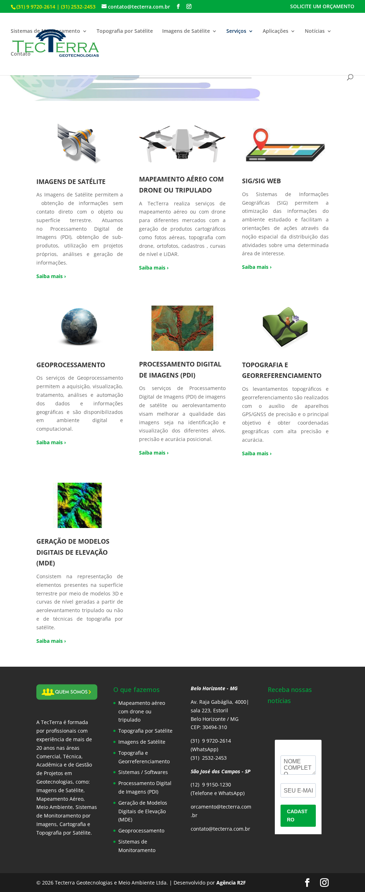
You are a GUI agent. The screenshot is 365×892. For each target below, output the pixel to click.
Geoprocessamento (141, 830)
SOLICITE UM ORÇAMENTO (322, 7)
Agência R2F (231, 882)
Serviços (236, 31)
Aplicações (275, 31)
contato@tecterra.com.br (220, 828)
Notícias (315, 31)
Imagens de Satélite (186, 31)
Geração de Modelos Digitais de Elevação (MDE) (142, 811)
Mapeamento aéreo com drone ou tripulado (141, 711)
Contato (21, 54)
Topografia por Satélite (125, 31)
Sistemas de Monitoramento (45, 31)
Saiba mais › (51, 276)
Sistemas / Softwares (143, 772)
